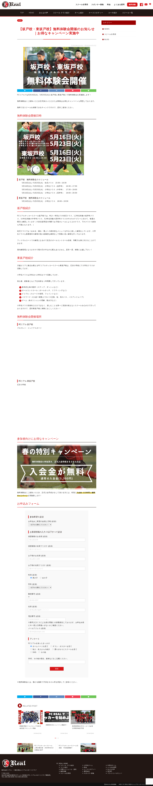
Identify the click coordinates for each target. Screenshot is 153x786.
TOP (22, 13)
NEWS (31, 13)
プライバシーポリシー (115, 773)
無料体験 (132, 4)
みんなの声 (43, 13)
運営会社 (87, 771)
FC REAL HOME (62, 763)
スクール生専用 (82, 4)
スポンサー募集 (97, 4)
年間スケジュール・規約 (68, 769)
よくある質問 (119, 4)
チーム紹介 (79, 13)
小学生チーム (88, 765)
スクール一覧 (127, 13)
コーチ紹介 (112, 13)
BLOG (106, 39)
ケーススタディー (96, 13)
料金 (109, 4)
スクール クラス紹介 (61, 13)
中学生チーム (112, 765)
